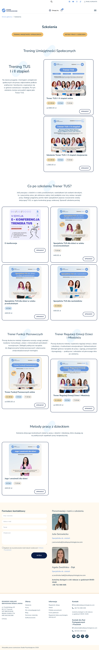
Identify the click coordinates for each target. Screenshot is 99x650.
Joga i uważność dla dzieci (16, 478)
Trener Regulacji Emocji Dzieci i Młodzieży (71, 395)
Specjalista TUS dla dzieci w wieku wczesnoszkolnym (68, 244)
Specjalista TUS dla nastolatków (67, 301)
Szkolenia (28, 605)
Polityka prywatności (55, 610)
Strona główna (7, 17)
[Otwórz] (95, 10)
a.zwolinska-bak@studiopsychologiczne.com (69, 575)
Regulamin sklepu (54, 605)
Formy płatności (54, 613)
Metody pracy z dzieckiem (75, 34)
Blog (26, 613)
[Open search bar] (51, 1)
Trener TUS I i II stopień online (60, 98)
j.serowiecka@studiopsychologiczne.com (67, 542)
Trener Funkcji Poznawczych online (20, 392)
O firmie (4, 619)
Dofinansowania (30, 618)
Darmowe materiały (31, 615)
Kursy (27, 607)
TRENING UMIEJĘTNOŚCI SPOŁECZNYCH (27, 34)
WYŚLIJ (39, 555)
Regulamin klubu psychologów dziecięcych (58, 616)
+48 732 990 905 (59, 585)
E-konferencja (11, 243)
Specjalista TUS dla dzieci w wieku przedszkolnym (20, 302)
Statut (51, 607)
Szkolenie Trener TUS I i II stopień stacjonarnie (67, 155)
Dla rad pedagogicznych (32, 610)
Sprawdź (85, 111)
